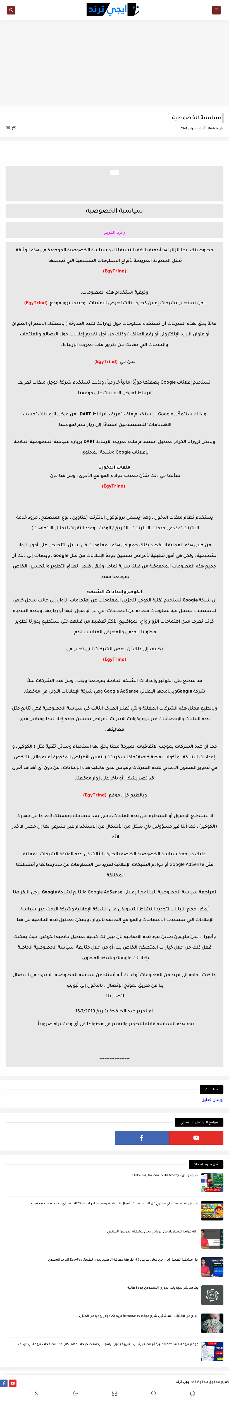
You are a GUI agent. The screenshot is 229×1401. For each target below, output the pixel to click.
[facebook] (142, 1138)
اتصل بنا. (114, 996)
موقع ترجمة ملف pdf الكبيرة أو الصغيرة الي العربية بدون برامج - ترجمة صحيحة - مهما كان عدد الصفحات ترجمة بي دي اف (108, 1344)
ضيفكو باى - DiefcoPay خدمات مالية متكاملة (165, 1176)
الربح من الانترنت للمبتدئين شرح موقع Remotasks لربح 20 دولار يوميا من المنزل (138, 1316)
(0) (8, 128)
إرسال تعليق (212, 1100)
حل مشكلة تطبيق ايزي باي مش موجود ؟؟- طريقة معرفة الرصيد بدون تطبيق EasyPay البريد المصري (123, 1260)
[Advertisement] (114, 63)
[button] (192, 1394)
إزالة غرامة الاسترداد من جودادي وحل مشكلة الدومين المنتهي (152, 1232)
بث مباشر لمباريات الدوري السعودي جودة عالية (162, 1288)
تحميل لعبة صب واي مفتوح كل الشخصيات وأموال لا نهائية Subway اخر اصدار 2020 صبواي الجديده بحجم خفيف (114, 1204)
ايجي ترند (183, 1382)
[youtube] (196, 1138)
